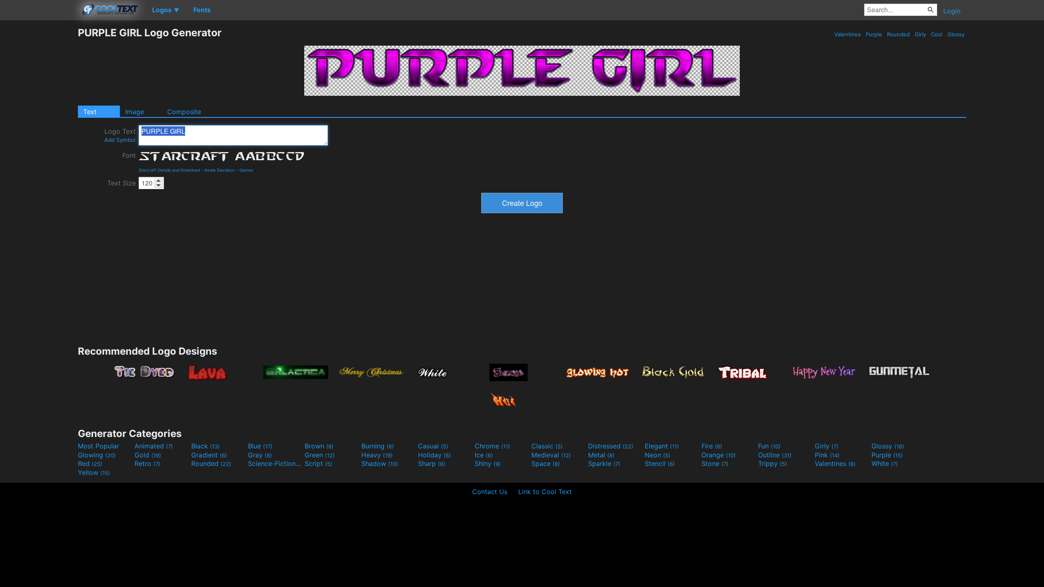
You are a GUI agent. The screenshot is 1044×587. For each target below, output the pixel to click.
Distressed (610, 446)
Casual (433, 446)
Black (205, 446)
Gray (260, 455)
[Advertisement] (38, 148)
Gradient (209, 455)
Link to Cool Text (545, 492)
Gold (148, 455)
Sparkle (604, 463)
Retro (147, 463)
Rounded (898, 34)
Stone (714, 463)
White (884, 463)
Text (90, 112)
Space (545, 463)
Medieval (551, 455)
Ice (484, 455)
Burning (377, 446)
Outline (775, 455)
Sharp (431, 463)
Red (90, 463)
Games (246, 170)
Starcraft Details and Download (169, 170)
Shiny (488, 463)
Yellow (94, 472)
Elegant (662, 446)
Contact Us (489, 492)
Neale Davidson (219, 170)
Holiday (434, 455)
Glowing (97, 455)
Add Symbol (119, 140)
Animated (154, 446)
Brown (319, 446)
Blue (260, 446)
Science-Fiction (275, 463)
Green (320, 455)
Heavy (377, 455)
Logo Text (120, 135)
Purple (874, 34)
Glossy (956, 34)
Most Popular (98, 446)
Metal (601, 455)
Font (129, 155)
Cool (936, 34)
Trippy (772, 463)
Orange (718, 455)
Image (134, 112)
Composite (184, 112)
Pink (827, 455)
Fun (769, 446)
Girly (920, 34)
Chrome (492, 446)
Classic (547, 446)
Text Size (121, 183)
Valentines (848, 34)
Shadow (379, 463)
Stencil (660, 463)
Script (318, 463)
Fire (711, 446)
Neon (657, 455)
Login (951, 11)
